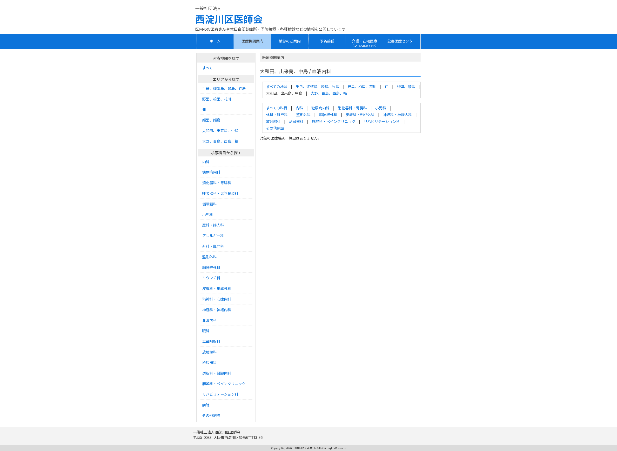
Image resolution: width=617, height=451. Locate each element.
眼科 (205, 330)
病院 (205, 404)
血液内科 (209, 320)
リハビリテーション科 (382, 121)
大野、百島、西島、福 (329, 93)
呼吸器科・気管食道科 (220, 193)
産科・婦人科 (213, 224)
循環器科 (209, 203)
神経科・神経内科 (397, 114)
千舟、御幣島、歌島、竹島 (317, 86)
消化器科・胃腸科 (352, 107)
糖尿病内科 (320, 107)
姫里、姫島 (406, 86)
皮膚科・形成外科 (360, 114)
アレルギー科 (213, 235)
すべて (207, 67)
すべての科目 (276, 107)
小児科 (380, 107)
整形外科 (303, 114)
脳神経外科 (328, 114)
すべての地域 (276, 86)
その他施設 (275, 128)
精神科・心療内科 (216, 299)
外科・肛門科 (277, 114)
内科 (299, 107)
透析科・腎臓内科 (216, 373)
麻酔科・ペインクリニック (333, 121)
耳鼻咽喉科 (211, 341)
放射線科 (273, 121)
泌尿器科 (296, 121)
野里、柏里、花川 (362, 86)
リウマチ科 (211, 277)
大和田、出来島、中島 (220, 130)
